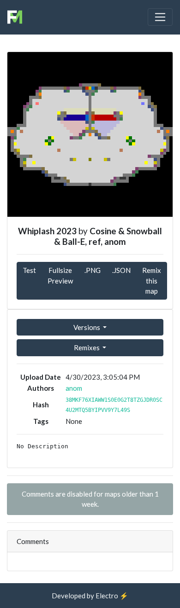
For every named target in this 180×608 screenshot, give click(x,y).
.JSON (121, 270)
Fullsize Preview (60, 275)
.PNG (92, 270)
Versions (87, 327)
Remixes (87, 347)
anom (74, 388)
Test (29, 270)
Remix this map (151, 280)
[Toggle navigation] (160, 17)
